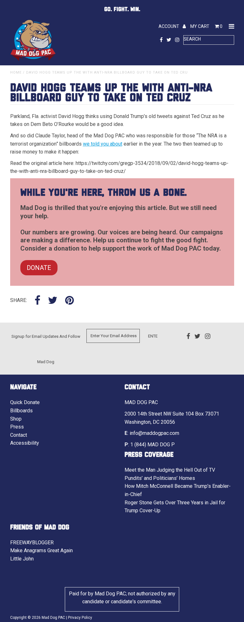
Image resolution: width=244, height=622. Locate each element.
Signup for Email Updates (34, 336)
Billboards (21, 411)
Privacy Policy (80, 617)
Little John (22, 559)
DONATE (39, 268)
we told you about (102, 144)
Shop (16, 419)
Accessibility (24, 443)
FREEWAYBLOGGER (32, 543)
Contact (18, 435)
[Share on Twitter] (53, 300)
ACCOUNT (169, 26)
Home (16, 72)
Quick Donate (25, 402)
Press (17, 427)
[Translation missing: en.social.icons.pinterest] (69, 300)
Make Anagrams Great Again (41, 550)
